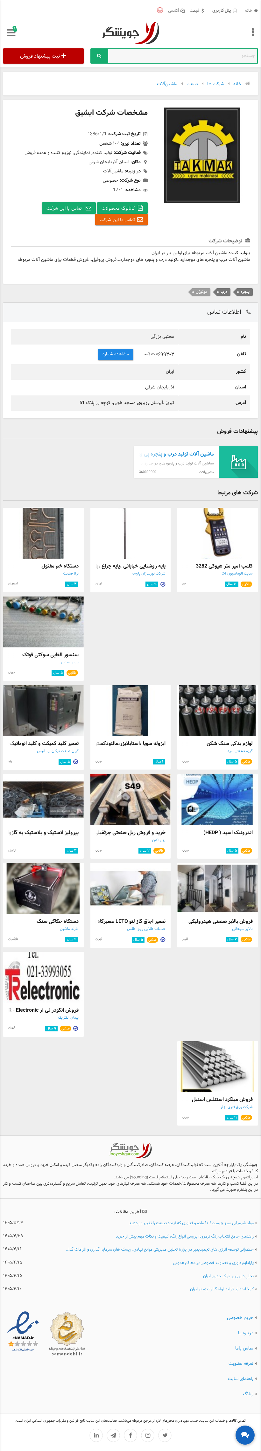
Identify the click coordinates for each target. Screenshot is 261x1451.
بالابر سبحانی (242, 929)
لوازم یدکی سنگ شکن (230, 743)
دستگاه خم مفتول (60, 566)
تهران (98, 583)
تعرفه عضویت (241, 1363)
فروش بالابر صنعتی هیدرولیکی (220, 921)
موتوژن (201, 292)
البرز (185, 939)
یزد (10, 761)
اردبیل (12, 850)
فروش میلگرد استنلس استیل (222, 1099)
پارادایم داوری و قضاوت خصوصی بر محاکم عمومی (213, 1263)
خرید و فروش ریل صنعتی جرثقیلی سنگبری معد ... (113, 832)
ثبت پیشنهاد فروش (40, 56)
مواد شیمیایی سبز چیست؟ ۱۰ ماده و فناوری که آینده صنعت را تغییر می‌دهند (191, 1223)
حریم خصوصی (240, 1318)
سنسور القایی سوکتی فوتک (50, 655)
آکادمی (173, 11)
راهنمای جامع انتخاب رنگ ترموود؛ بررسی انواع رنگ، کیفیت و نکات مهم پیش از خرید (185, 1236)
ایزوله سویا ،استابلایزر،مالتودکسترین (127, 743)
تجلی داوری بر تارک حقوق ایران (228, 1276)
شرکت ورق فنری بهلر (237, 1107)
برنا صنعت (71, 573)
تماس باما (244, 1348)
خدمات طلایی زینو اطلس (146, 929)
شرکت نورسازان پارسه (149, 573)
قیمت (194, 11)
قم (184, 583)
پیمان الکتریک (68, 1018)
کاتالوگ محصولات (118, 208)
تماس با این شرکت (64, 208)
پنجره (245, 292)
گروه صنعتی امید (240, 751)
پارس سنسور (69, 662)
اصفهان (13, 583)
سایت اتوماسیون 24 (237, 573)
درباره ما (245, 1333)
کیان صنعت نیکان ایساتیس (58, 751)
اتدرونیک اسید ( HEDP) (228, 832)
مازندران (13, 939)
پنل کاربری (222, 11)
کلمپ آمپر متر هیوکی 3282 (224, 566)
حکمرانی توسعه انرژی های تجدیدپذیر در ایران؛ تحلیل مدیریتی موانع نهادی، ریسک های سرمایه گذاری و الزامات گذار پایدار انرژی (159, 1249)
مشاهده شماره (115, 354)
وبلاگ (248, 1394)
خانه (248, 11)
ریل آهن (159, 840)
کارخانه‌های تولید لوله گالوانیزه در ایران (222, 1289)
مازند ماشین (69, 929)
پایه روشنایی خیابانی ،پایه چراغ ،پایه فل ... (122, 566)
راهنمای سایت (240, 1379)
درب (224, 292)
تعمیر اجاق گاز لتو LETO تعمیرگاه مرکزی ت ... (118, 921)
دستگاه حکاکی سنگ (58, 921)
